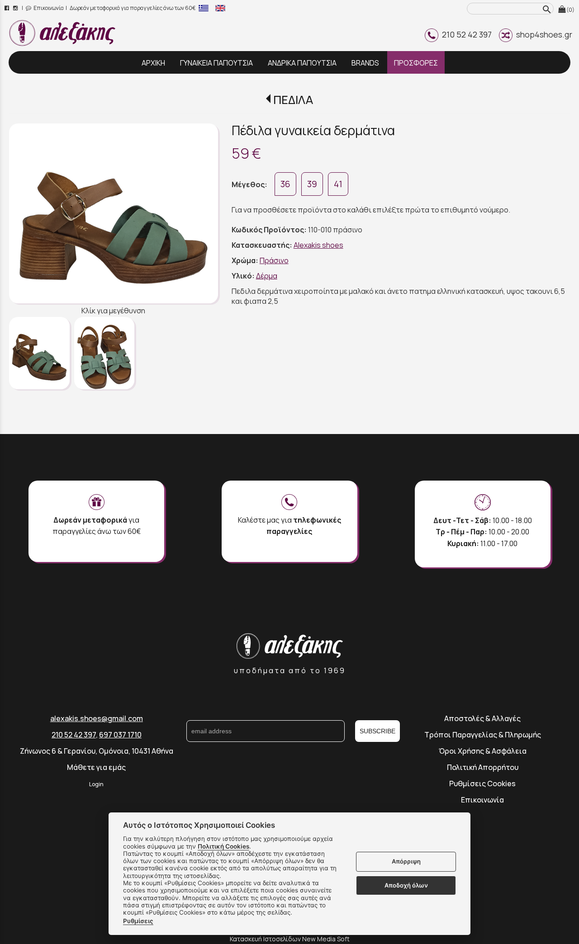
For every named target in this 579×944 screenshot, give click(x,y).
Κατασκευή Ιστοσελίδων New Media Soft (290, 939)
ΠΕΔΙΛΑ (293, 100)
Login (96, 784)
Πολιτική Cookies (223, 846)
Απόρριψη (406, 861)
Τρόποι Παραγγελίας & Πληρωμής (482, 735)
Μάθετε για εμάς (96, 767)
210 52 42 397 (465, 34)
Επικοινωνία (48, 8)
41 (338, 184)
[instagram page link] (16, 8)
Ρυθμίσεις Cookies (482, 783)
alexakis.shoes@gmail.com (96, 718)
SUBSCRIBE (377, 731)
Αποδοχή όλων (406, 885)
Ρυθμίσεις (138, 921)
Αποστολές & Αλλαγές (482, 718)
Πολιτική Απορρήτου (482, 767)
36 (285, 184)
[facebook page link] (7, 8)
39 (312, 184)
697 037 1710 (120, 735)
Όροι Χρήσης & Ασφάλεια (483, 751)
